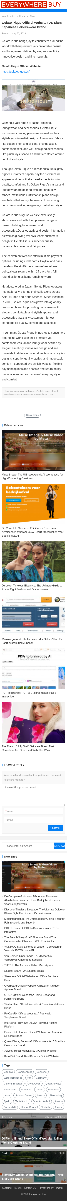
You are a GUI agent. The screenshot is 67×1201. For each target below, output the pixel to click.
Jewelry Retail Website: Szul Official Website (30, 1050)
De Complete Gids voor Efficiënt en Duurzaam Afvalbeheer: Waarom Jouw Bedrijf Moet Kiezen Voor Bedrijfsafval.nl (32, 532)
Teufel (39, 1089)
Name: (10, 811)
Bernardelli (10, 1107)
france (58, 1107)
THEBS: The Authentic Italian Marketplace (28, 965)
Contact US (30, 1188)
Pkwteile (45, 1107)
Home (22, 16)
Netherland (10, 1089)
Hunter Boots (28, 1107)
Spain (7, 1101)
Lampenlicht (25, 1071)
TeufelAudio (21, 1101)
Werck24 (26, 1089)
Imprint (59, 1188)
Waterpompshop (13, 1077)
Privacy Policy (46, 1188)
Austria (59, 1101)
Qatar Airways (53, 1083)
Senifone (42, 1071)
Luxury (41, 1095)
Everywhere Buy (37, 1194)
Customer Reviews (12, 1188)
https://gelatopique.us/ (15, 71)
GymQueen (34, 1083)
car (29, 1077)
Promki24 (53, 1089)
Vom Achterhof (41, 1101)
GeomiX (8, 1071)
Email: (9, 819)
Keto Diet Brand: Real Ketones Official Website (31, 1056)
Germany (41, 1077)
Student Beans (23, 1095)
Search (59, 845)
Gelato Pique (32, 415)
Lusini (7, 1095)
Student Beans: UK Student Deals (24, 970)
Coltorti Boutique (13, 1083)
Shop (32, 16)
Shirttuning (56, 1095)
